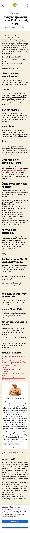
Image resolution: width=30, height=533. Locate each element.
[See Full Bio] (22, 441)
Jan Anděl (13, 27)
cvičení (10, 452)
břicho (5, 452)
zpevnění (14, 454)
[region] (15, 519)
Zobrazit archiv (7, 504)
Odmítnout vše (15, 530)
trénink (5, 454)
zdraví (9, 454)
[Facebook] (14, 447)
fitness (23, 452)
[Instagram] (16, 447)
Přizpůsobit (15, 525)
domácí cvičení (16, 452)
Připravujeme (15, 13)
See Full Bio (17, 441)
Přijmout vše (15, 521)
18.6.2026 (22, 27)
